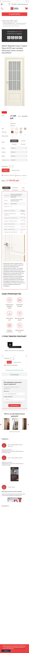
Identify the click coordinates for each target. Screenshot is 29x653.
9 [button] (18, 370)
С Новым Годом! (11, 487)
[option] (14, 81)
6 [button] (13, 370)
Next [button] (26, 356)
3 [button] (9, 370)
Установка (23, 190)
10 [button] (19, 370)
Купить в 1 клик (15, 170)
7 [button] (15, 370)
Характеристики (15, 187)
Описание (6, 187)
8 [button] (16, 370)
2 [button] (11, 431)
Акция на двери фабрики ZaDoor (15, 457)
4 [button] (10, 370)
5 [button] (12, 370)
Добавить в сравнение (9, 175)
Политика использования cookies (19, 648)
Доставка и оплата (6, 190)
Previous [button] (2, 356)
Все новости (5, 505)
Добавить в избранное (22, 175)
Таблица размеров (15, 190)
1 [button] (6, 370)
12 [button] (22, 370)
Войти (15, 4)
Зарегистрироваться (23, 4)
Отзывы (23, 187)
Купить (5, 170)
